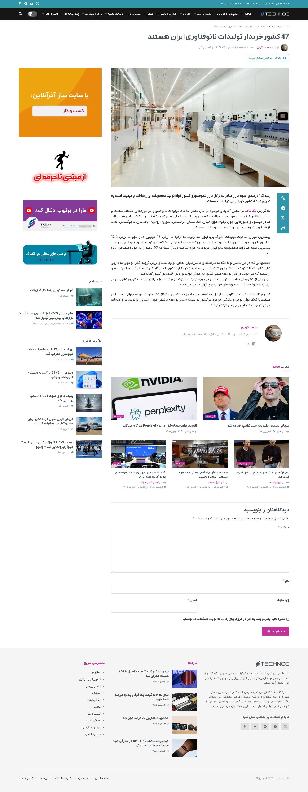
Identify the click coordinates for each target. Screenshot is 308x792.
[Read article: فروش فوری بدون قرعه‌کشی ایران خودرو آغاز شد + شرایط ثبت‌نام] (89, 426)
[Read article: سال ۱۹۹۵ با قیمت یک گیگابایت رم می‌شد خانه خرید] (184, 702)
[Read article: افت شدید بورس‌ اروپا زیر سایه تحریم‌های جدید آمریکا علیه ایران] (138, 454)
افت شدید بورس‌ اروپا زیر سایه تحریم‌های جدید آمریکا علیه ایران (140, 475)
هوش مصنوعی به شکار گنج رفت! (51, 290)
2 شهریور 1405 (64, 382)
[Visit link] (60, 102)
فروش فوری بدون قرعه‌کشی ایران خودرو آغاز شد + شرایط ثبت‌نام (50, 421)
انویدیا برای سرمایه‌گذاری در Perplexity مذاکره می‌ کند (160, 426)
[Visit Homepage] (275, 14)
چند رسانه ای (71, 14)
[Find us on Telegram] (265, 726)
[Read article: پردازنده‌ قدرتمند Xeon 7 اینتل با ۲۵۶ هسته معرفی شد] (184, 679)
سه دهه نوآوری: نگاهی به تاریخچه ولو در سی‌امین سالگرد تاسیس (202, 475)
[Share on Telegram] (283, 208)
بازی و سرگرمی (93, 14)
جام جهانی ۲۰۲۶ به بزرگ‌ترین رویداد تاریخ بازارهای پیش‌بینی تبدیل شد (46, 315)
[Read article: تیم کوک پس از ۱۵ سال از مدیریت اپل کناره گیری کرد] (261, 454)
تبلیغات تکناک (253, 3)
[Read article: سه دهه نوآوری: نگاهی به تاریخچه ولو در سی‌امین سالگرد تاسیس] (200, 454)
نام (285, 581)
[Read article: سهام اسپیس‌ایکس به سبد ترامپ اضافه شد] (246, 398)
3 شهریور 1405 (265, 431)
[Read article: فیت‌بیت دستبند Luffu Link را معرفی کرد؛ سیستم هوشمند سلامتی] (184, 748)
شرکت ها (210, 416)
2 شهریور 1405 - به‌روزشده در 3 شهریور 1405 (266, 487)
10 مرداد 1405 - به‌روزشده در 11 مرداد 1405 (51, 323)
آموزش (187, 14)
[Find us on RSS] (245, 726)
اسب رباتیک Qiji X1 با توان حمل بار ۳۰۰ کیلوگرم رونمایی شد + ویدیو (47, 444)
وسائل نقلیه (115, 14)
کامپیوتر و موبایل (227, 14)
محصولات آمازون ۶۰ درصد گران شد (145, 718)
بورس (117, 463)
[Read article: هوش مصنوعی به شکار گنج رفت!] (89, 297)
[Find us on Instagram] (255, 726)
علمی (149, 14)
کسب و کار (134, 14)
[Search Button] (20, 14)
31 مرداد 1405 (64, 359)
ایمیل (192, 600)
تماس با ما (227, 3)
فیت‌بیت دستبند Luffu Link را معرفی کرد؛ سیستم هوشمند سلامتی (141, 743)
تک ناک (285, 26)
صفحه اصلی (282, 3)
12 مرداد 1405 (64, 295)
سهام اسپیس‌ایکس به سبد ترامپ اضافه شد (258, 426)
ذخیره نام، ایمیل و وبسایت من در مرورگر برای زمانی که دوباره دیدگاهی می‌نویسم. (234, 619)
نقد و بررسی (204, 14)
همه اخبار (269, 3)
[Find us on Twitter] (285, 726)
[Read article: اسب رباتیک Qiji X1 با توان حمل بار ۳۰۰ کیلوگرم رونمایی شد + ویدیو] (89, 449)
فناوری (247, 14)
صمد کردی (263, 47)
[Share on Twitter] (283, 218)
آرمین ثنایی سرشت (148, 482)
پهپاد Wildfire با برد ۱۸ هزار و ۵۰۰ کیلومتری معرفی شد (51, 351)
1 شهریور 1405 (64, 429)
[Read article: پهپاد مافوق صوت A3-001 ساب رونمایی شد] (89, 403)
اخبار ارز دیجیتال (167, 14)
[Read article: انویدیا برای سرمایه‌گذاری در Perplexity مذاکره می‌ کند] (154, 398)
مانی (279, 431)
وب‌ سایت (283, 600)
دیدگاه (283, 527)
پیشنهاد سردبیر (244, 463)
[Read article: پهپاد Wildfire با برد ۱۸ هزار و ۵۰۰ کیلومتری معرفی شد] (89, 356)
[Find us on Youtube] (275, 726)
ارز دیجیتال (94, 700)
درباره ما (239, 3)
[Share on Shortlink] (283, 198)
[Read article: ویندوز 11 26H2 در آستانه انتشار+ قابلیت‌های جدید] (89, 380)
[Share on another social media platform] (283, 228)
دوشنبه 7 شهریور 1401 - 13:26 (232, 47)
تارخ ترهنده (275, 482)
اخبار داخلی (51, 14)
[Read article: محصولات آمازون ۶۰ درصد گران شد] (184, 725)
